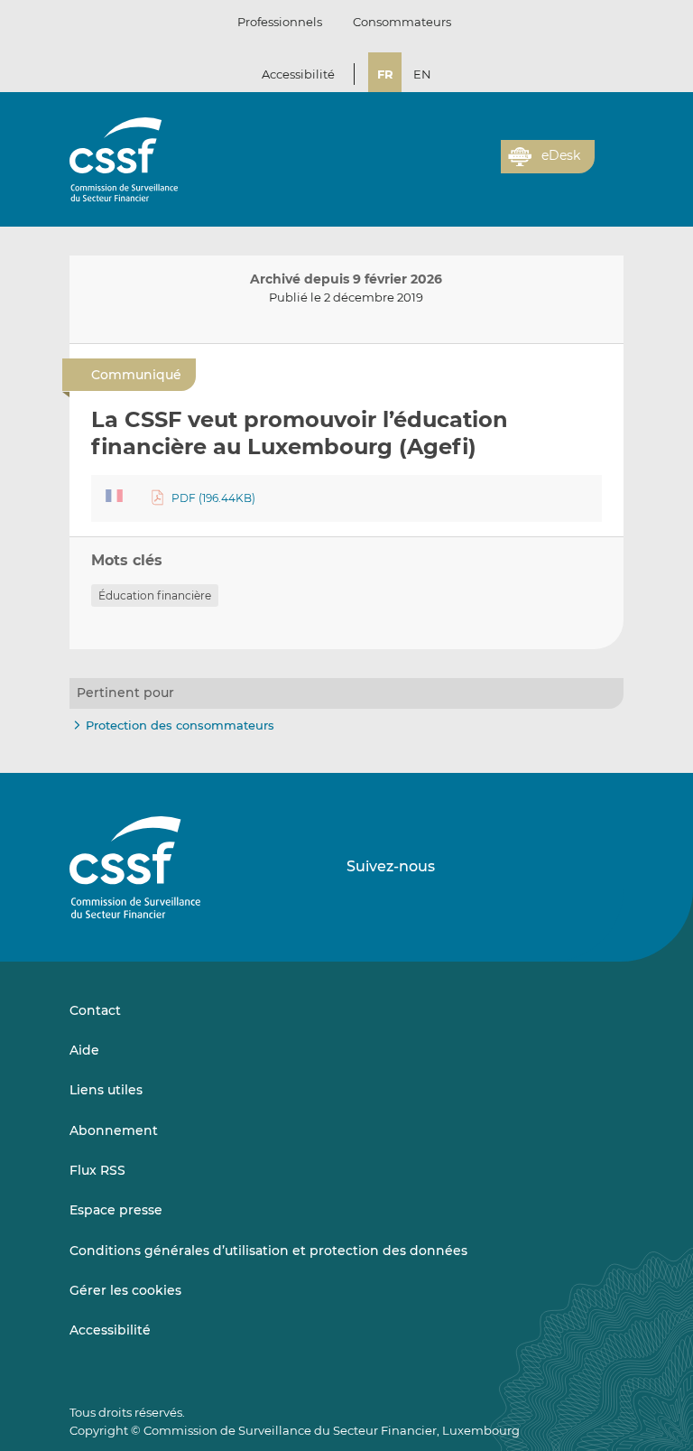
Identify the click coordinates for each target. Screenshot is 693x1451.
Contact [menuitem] (95, 1010)
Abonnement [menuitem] (113, 1130)
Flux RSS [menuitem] (97, 1170)
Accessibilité (298, 74)
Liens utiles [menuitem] (106, 1090)
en (422, 74)
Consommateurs (402, 21)
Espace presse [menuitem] (115, 1210)
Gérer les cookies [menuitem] (125, 1290)
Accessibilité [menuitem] (110, 1330)
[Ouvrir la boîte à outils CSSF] (481, 167)
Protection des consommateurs (180, 725)
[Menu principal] (609, 152)
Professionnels (279, 21)
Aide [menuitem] (84, 1050)
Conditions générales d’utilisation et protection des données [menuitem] (268, 1250)
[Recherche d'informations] (459, 167)
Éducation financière (154, 595)
